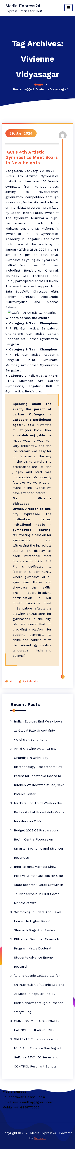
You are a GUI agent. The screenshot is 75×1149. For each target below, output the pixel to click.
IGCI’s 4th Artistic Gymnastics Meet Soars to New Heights (31, 157)
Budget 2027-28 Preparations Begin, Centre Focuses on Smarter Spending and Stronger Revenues (38, 843)
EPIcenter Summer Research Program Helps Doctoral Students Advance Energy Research (36, 952)
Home (38, 84)
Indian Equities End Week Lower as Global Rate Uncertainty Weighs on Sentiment (39, 730)
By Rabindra (30, 681)
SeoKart (40, 1138)
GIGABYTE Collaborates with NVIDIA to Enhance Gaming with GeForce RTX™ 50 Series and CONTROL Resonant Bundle (38, 1052)
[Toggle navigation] (68, 7)
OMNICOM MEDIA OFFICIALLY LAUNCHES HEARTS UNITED (36, 1025)
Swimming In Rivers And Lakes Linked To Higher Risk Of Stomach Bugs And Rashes (38, 921)
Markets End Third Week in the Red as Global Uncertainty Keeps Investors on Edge (39, 812)
